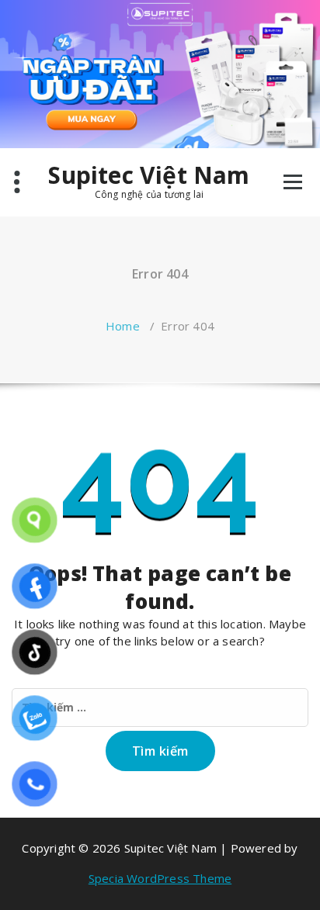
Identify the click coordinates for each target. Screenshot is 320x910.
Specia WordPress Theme (160, 878)
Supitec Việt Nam (148, 175)
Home (123, 326)
